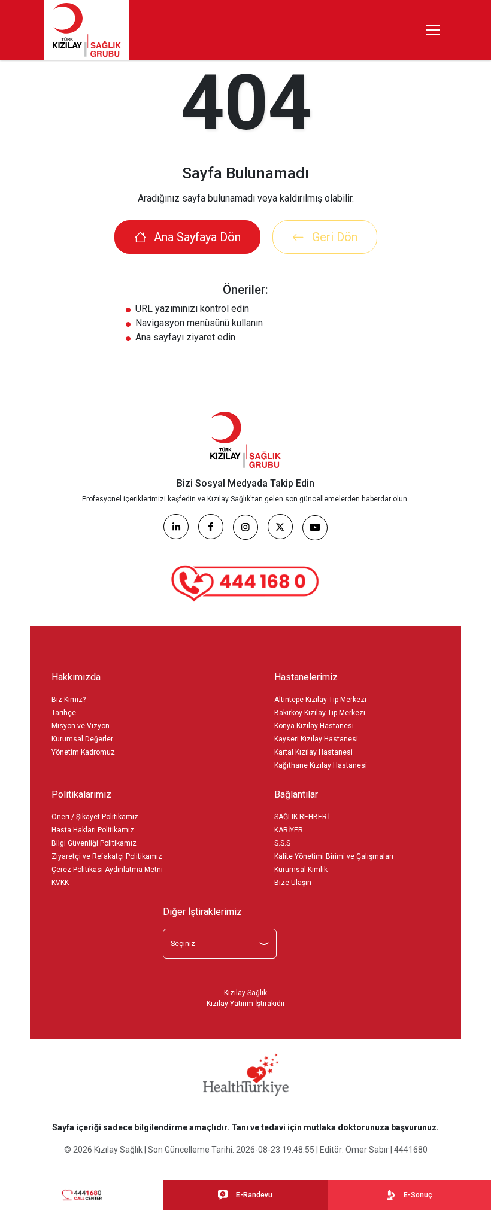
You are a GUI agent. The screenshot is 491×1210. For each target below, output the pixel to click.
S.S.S (282, 843)
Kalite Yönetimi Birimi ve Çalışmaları (333, 856)
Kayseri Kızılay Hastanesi (316, 739)
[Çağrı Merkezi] (245, 583)
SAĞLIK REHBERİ (301, 817)
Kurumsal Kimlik (301, 869)
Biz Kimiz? (68, 699)
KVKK (60, 882)
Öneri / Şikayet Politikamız (94, 817)
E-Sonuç (418, 1195)
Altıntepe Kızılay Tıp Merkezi (320, 699)
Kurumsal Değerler (82, 739)
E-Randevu (254, 1195)
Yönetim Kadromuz (83, 752)
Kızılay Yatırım (230, 1003)
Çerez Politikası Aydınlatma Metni (107, 869)
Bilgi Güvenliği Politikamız (94, 843)
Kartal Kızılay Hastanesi (313, 752)
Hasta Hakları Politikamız (92, 830)
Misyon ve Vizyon (80, 726)
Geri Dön (333, 237)
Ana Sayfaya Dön (196, 237)
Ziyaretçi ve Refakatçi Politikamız (106, 856)
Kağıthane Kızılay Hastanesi (320, 765)
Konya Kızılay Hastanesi (314, 726)
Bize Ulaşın (292, 882)
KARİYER (288, 830)
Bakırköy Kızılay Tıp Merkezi (319, 713)
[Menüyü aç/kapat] (433, 30)
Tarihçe (63, 713)
